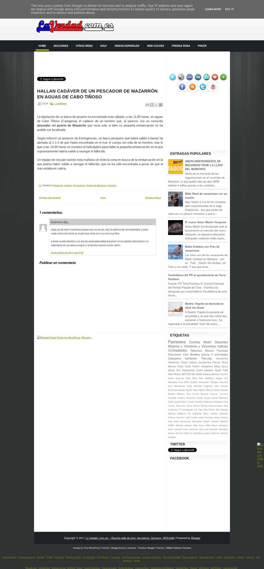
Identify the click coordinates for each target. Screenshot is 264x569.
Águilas (50, 557)
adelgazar (223, 425)
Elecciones (174, 354)
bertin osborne (175, 429)
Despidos (218, 401)
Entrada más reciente (50, 197)
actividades (221, 354)
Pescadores (79, 185)
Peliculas (206, 358)
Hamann (180, 417)
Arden (171, 378)
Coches (194, 342)
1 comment (60, 103)
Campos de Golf (230, 568)
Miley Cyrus (221, 366)
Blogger (195, 538)
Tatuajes (214, 382)
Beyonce (180, 378)
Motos (171, 370)
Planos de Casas (109, 568)
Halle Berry (191, 378)
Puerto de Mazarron (96, 185)
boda (188, 366)
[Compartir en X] (156, 105)
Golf (103, 46)
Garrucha (250, 557)
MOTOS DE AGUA (192, 374)
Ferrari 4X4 (214, 409)
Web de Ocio (31, 568)
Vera (258, 557)
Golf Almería (216, 568)
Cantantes (191, 358)
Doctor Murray (200, 405)
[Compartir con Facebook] (161, 105)
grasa (206, 433)
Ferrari (196, 366)
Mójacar (241, 557)
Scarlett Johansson (199, 382)
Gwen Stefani (210, 413)
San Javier (115, 557)
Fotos (180, 366)
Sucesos (112, 185)
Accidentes (205, 362)
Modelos (195, 354)
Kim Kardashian (185, 370)
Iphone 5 (207, 354)
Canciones (222, 358)
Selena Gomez (211, 374)
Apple (218, 370)
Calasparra (174, 358)
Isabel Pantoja (206, 417)
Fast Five (202, 409)
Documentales (216, 405)
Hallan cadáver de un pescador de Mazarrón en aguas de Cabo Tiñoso (97, 93)
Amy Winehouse (176, 386)
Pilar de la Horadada (171, 557)
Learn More (213, 9)
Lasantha (131, 547)
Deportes (221, 342)
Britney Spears (213, 389)
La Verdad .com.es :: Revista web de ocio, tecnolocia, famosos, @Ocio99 (130, 538)
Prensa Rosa (181, 46)
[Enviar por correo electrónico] (147, 105)
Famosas (222, 350)
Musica (209, 350)
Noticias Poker (182, 568)
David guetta (174, 401)
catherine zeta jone (198, 429)
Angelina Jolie (211, 386)
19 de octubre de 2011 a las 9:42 (67, 252)
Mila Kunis (199, 425)
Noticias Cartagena (26, 557)
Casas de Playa (142, 568)
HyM (188, 417)
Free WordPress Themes (96, 547)
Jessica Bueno (221, 417)
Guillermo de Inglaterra (189, 413)
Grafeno (193, 568)
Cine (185, 354)
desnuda (223, 382)
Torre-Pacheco (103, 557)
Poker (202, 46)
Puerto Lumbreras (189, 557)
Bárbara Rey (183, 393)
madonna (214, 433)
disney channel (175, 433)
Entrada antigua (153, 197)
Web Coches (155, 46)
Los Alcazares (89, 557)
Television (196, 350)
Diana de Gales (184, 405)
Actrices (224, 374)
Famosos (177, 341)
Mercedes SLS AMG (178, 382)
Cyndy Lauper (204, 397)
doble (186, 433)
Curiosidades (177, 350)
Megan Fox (222, 378)
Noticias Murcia (9, 557)
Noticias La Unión (73, 557)
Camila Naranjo (200, 393)
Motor (207, 342)
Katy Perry (173, 421)
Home (42, 46)
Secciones (61, 46)
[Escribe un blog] (152, 105)
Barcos (172, 366)
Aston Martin (199, 389)
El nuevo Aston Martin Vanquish (205, 222)
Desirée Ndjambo (204, 401)
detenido (214, 429)
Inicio (103, 197)
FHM (225, 370)
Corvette (172, 397)
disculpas (223, 429)
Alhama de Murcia (207, 557)
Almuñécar (127, 561)
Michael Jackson (184, 425)
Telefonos (173, 362)
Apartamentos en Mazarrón (162, 568)
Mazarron (58, 185)
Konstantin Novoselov (191, 421)
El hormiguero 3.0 (188, 409)
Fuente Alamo (230, 557)
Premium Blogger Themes (151, 547)
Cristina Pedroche (186, 397)
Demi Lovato (188, 401)
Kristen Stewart (211, 421)
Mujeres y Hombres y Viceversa (192, 346)
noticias (68, 185)
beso (185, 429)
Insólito (194, 417)
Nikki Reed (211, 425)
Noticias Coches (59, 568)
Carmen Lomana (219, 393)
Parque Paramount (92, 568)
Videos (193, 362)
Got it (229, 9)
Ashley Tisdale (185, 389)
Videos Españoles (126, 46)
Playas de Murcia (125, 568)
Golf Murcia (204, 568)
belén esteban (205, 370)
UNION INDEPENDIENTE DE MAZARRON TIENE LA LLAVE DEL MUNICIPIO (204, 165)
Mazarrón (41, 557)
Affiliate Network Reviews (178, 547)
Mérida (137, 561)
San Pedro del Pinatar (131, 557)
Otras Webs (84, 46)
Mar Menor (59, 557)
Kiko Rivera (174, 374)
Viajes (184, 362)
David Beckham (220, 397)
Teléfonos (71, 568)
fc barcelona (196, 433)
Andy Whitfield (194, 386)
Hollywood (207, 366)
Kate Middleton (206, 378)
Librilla (219, 557)
